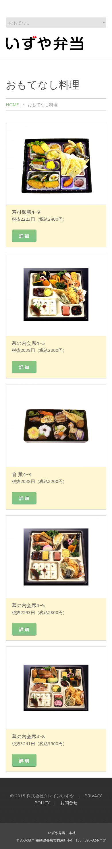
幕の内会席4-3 (28, 342)
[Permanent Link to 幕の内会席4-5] (56, 557)
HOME (12, 104)
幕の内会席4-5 (28, 605)
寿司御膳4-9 (26, 211)
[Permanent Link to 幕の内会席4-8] (56, 688)
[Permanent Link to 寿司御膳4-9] (56, 163)
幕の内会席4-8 (28, 736)
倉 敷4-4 (22, 474)
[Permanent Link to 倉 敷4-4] (56, 425)
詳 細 (24, 236)
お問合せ (69, 802)
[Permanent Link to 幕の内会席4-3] (56, 294)
